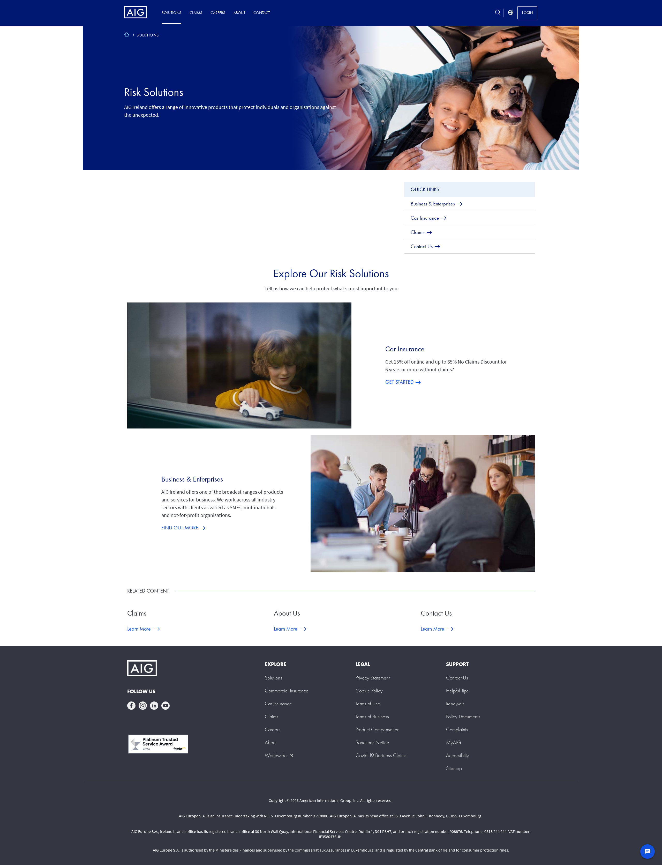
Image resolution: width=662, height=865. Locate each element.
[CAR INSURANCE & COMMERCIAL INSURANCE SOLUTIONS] (126, 35)
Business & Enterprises (192, 479)
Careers (217, 12)
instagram (143, 705)
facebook (131, 705)
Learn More (139, 628)
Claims (196, 12)
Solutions (171, 12)
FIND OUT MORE (179, 527)
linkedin (154, 705)
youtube (165, 705)
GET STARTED (399, 382)
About (239, 12)
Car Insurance (404, 348)
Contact (261, 12)
